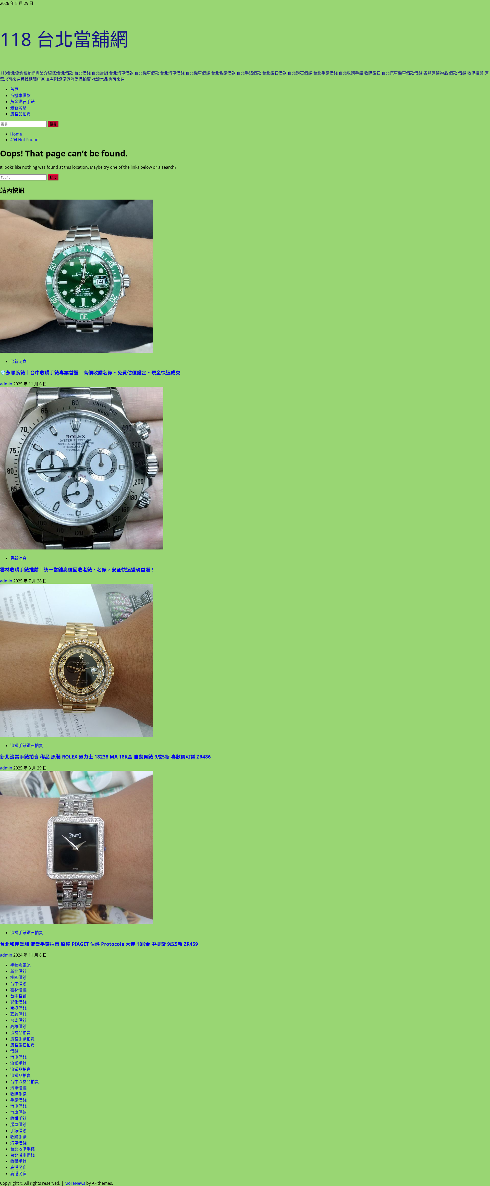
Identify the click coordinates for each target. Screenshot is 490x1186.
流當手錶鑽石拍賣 (26, 745)
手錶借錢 (18, 1100)
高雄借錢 (18, 1026)
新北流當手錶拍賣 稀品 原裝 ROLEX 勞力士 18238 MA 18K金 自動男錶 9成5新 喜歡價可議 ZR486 (105, 756)
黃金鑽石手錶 (22, 101)
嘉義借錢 (18, 1014)
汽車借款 (18, 1112)
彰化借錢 (18, 1002)
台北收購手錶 (22, 1149)
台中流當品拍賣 (24, 1081)
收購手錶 (18, 1094)
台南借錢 (18, 1020)
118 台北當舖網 (64, 38)
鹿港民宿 (18, 1167)
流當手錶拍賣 (22, 1039)
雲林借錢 (18, 990)
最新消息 (18, 108)
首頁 (14, 89)
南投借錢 (18, 1008)
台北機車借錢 (22, 1155)
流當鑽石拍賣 (22, 1045)
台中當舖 (18, 996)
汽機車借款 (20, 95)
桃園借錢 (18, 977)
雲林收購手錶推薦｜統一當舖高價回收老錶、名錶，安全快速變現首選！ (77, 569)
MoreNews (75, 1183)
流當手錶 (18, 1063)
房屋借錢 (18, 1124)
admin (6, 384)
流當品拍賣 (20, 114)
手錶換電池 (20, 965)
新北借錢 (18, 971)
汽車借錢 (18, 1057)
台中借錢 (18, 983)
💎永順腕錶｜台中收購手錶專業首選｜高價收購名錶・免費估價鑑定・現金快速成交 (90, 372)
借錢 (14, 1051)
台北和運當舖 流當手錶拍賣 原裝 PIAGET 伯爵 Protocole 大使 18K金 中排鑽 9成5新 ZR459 (99, 944)
